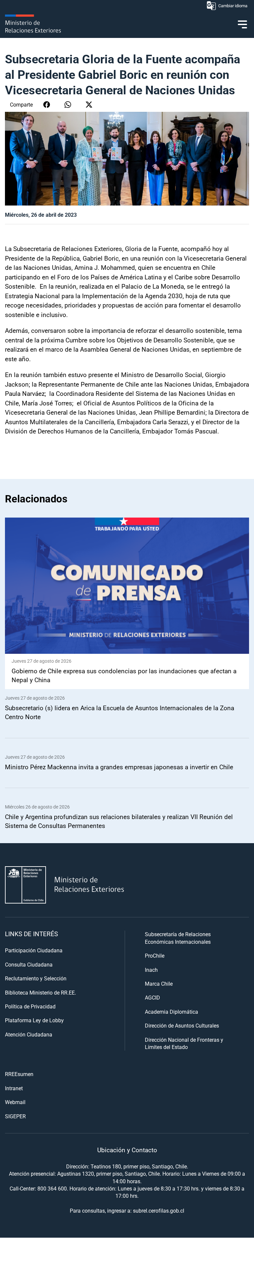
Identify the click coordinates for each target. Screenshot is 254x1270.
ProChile (154, 955)
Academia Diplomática (171, 1011)
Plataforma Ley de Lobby (34, 1020)
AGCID (152, 997)
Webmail (15, 1101)
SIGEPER (15, 1116)
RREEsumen (19, 1073)
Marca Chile (159, 983)
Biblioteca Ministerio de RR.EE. (40, 992)
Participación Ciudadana (34, 950)
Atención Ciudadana (28, 1034)
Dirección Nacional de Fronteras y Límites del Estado (184, 1043)
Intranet (14, 1088)
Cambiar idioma (232, 6)
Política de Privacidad (30, 1006)
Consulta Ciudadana (29, 964)
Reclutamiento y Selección (35, 978)
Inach (151, 969)
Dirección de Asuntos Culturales (182, 1025)
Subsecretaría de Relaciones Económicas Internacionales (178, 938)
